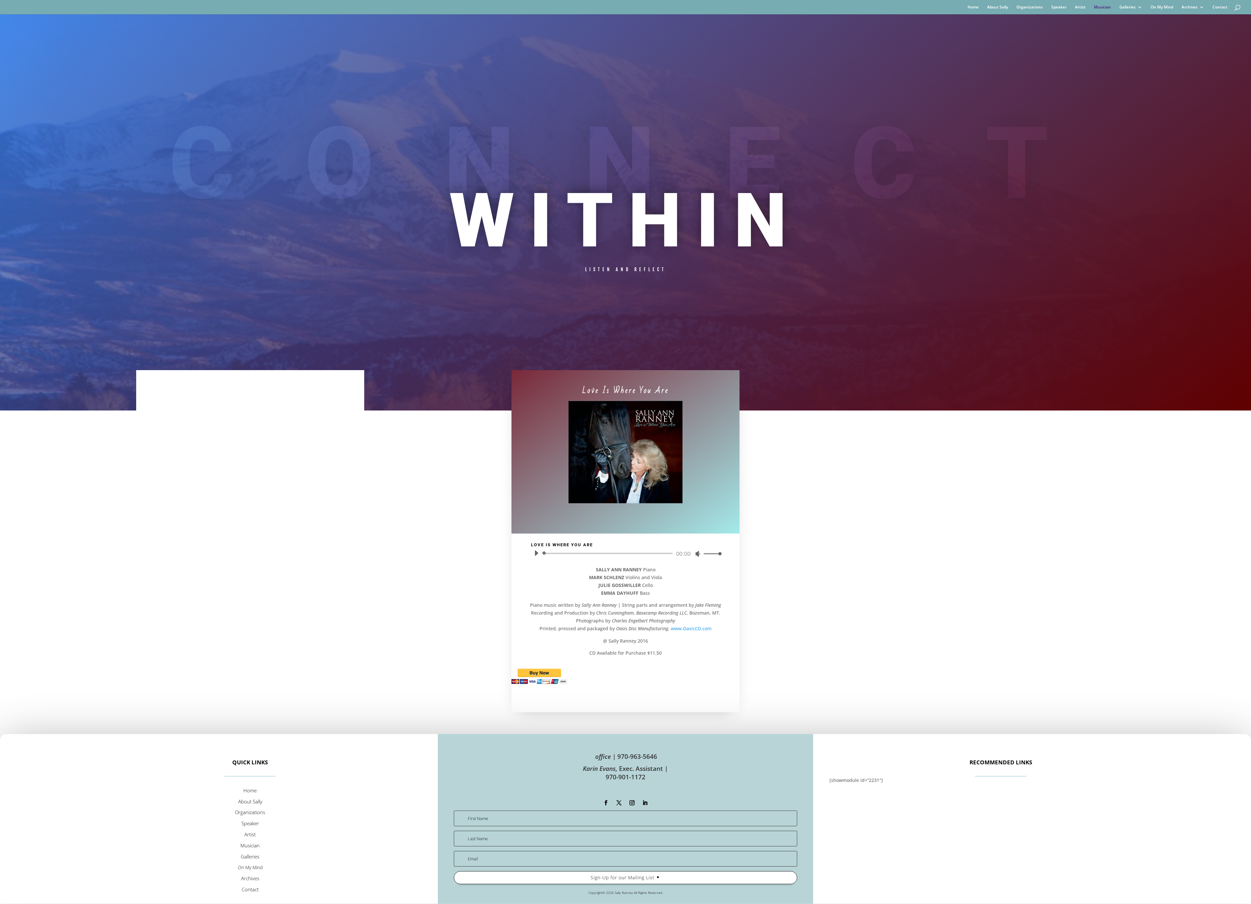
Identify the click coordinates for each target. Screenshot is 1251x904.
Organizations (1029, 7)
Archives (1190, 7)
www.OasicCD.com (691, 628)
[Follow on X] (619, 803)
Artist (1080, 7)
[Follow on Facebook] (606, 803)
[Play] (536, 553)
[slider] (711, 553)
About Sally (997, 7)
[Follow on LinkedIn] (645, 803)
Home (973, 7)
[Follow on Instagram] (632, 803)
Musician (1102, 7)
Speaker (1059, 7)
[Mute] (698, 554)
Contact (1220, 7)
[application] (625, 553)
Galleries (1127, 7)
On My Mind (1162, 7)
